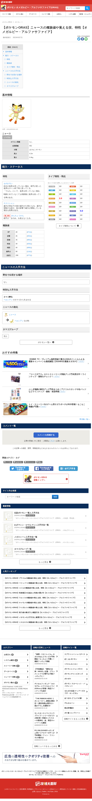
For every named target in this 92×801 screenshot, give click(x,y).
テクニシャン (9, 203)
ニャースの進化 (12, 82)
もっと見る (43, 562)
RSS (56, 791)
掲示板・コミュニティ (85, 14)
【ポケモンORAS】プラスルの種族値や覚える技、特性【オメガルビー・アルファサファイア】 (40, 578)
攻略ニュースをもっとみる (45, 746)
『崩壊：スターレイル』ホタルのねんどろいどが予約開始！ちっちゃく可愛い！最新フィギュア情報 (44, 658)
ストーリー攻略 (6, 14)
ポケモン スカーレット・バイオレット (74, 685)
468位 (29, 247)
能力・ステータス (12, 56)
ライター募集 (71, 789)
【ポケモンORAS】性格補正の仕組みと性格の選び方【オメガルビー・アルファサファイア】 (39, 593)
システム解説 (72, 14)
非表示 (14, 47)
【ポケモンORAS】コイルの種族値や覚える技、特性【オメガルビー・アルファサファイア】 (39, 588)
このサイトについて (10, 789)
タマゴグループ (12, 86)
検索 (87, 8)
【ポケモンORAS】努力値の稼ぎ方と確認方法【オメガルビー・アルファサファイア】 (36, 612)
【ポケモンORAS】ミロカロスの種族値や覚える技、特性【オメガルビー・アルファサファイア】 (41, 622)
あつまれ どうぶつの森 (73, 698)
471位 (29, 232)
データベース (32, 14)
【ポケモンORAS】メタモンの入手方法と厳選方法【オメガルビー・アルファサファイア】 (38, 617)
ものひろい (8, 183)
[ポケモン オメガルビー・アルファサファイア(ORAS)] (35, 10)
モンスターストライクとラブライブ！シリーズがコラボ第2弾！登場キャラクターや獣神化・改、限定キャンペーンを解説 (44, 719)
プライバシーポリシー (41, 789)
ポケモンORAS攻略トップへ (40, 478)
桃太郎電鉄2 (69, 708)
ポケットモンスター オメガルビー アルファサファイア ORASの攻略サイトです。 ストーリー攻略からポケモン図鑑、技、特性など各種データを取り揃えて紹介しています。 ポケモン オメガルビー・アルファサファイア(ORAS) (46, 773)
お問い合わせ (36, 791)
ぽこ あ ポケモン (70, 659)
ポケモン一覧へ (44, 342)
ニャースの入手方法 (12, 71)
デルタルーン (69, 703)
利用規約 (30, 789)
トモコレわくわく (71, 664)
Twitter (44, 791)
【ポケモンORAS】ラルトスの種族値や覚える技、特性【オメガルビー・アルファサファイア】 (40, 598)
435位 (29, 244)
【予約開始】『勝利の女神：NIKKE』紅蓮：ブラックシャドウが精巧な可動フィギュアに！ (44, 673)
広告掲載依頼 (81, 789)
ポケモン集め (19, 14)
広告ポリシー (54, 789)
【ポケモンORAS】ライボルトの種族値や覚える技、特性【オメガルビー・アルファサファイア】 (41, 607)
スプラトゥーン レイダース (74, 654)
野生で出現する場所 (14, 75)
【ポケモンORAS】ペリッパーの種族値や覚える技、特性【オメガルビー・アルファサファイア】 (41, 583)
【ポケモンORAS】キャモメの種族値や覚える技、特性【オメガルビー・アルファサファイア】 (40, 603)
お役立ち (59, 14)
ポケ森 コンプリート (72, 713)
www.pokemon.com (12, 129)
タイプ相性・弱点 (13, 67)
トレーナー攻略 (46, 14)
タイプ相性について (67, 226)
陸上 (5, 336)
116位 (29, 251)
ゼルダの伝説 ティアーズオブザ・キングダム (74, 692)
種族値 (9, 63)
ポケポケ (67, 679)
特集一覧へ (85, 419)
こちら (51, 441)
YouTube (50, 791)
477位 (29, 255)
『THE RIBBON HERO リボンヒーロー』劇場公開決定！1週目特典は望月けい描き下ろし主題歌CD (44, 703)
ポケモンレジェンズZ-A (73, 669)
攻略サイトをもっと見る (74, 719)
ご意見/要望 (22, 789)
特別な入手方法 (12, 78)
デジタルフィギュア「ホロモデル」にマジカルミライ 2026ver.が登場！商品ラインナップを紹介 (44, 688)
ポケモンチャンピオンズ (73, 674)
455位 (29, 236)
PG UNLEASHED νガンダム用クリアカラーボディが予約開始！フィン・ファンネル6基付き (44, 735)
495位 (29, 240)
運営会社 (63, 789)
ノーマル (7, 137)
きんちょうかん (17, 216)
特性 (8, 59)
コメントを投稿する (46, 435)
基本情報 (8, 52)
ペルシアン (8, 300)
